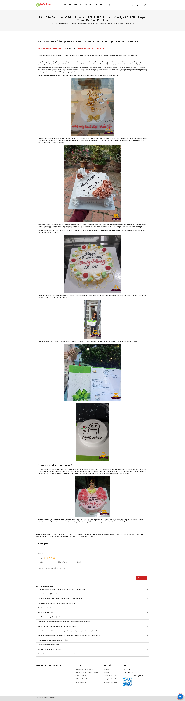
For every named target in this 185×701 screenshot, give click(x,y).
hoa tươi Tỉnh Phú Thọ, (66, 534)
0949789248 (71, 48)
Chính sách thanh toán (82, 679)
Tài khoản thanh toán (110, 682)
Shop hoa (106, 672)
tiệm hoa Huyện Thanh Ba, (112, 534)
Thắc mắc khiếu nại (80, 682)
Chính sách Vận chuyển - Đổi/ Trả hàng (86, 672)
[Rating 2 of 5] (47, 558)
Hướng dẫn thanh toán (111, 679)
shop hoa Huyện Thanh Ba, (81, 534)
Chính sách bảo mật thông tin (84, 669)
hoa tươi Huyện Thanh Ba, (50, 534)
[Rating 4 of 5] (52, 558)
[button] (137, 5)
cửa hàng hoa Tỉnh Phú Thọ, (50, 536)
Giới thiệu (77, 5)
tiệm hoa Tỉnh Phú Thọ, (127, 534)
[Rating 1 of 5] (45, 558)
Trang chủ (67, 5)
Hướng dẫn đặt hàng (81, 675)
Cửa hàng (98, 5)
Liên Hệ (107, 5)
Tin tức (53, 23)
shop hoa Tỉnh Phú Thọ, (96, 534)
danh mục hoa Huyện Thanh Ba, (69, 536)
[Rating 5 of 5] (54, 558)
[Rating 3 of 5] (49, 558)
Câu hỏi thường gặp (110, 675)
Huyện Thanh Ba (63, 23)
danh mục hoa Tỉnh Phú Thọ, (87, 536)
